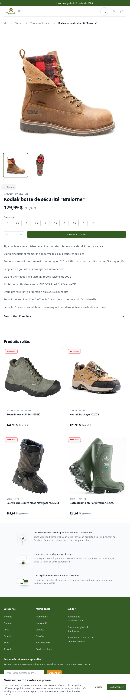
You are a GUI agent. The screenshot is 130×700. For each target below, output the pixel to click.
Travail (18, 23)
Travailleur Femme (40, 23)
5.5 (17, 223)
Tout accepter (116, 686)
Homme (8, 616)
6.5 (36, 223)
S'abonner (54, 672)
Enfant (7, 636)
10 (93, 223)
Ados (6, 629)
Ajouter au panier (76, 234)
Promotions (42, 616)
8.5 (74, 223)
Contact (40, 629)
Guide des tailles (44, 649)
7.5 (55, 223)
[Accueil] (5, 23)
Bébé (6, 642)
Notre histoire (43, 642)
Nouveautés (42, 623)
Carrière (40, 636)
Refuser (98, 686)
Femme (8, 623)
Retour (10, 187)
